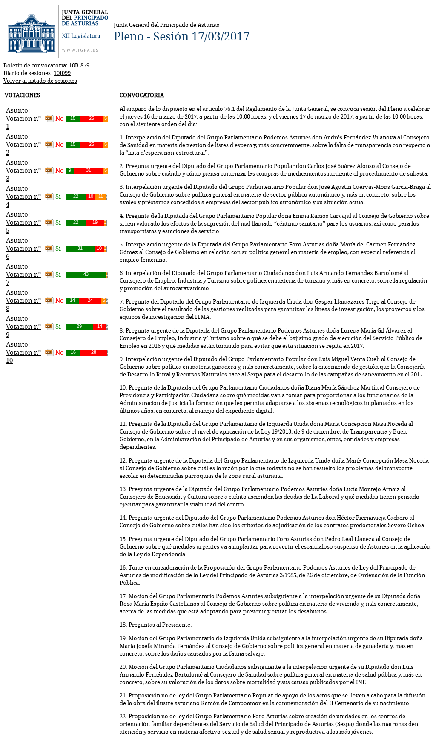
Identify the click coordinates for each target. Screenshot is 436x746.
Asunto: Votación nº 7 (23, 274)
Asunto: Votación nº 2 (23, 144)
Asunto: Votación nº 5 (23, 222)
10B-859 (79, 65)
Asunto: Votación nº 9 (23, 326)
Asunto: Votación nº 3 (23, 170)
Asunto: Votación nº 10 (23, 352)
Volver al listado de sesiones (40, 80)
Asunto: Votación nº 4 (23, 196)
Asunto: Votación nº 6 (23, 248)
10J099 (62, 73)
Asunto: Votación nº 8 (23, 300)
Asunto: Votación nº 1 (23, 118)
